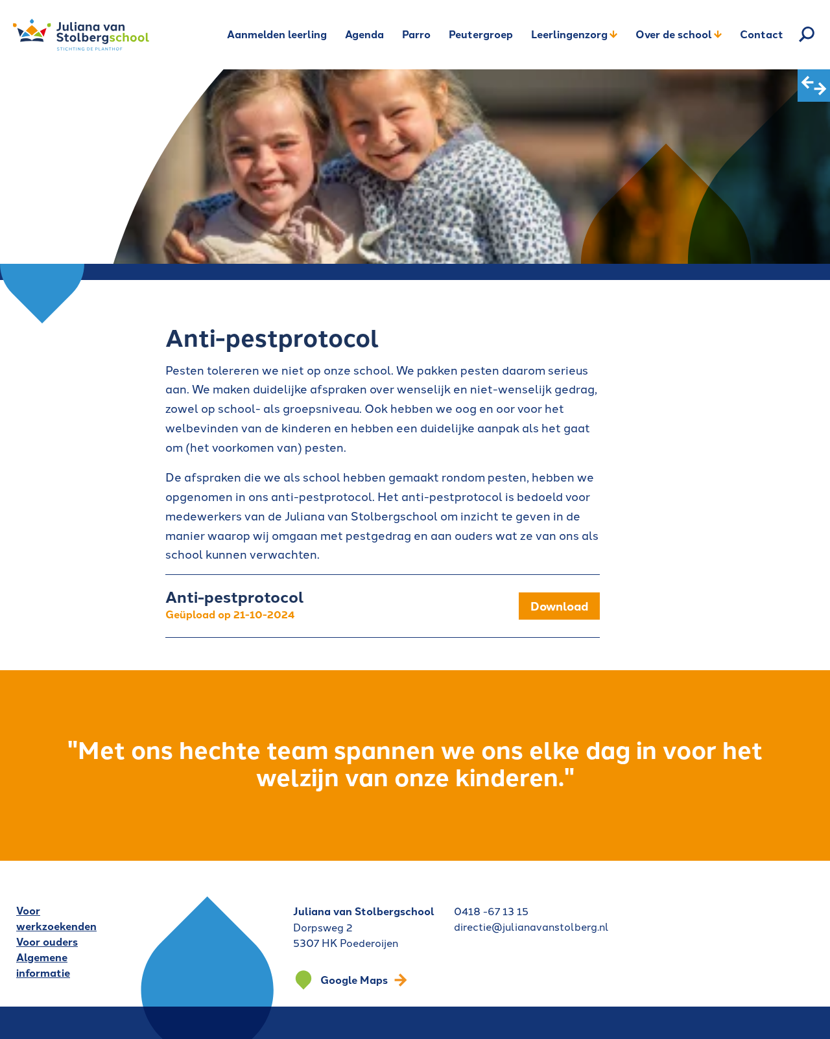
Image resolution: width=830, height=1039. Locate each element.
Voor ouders (47, 941)
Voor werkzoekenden (56, 918)
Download (559, 605)
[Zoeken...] (806, 34)
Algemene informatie (43, 965)
